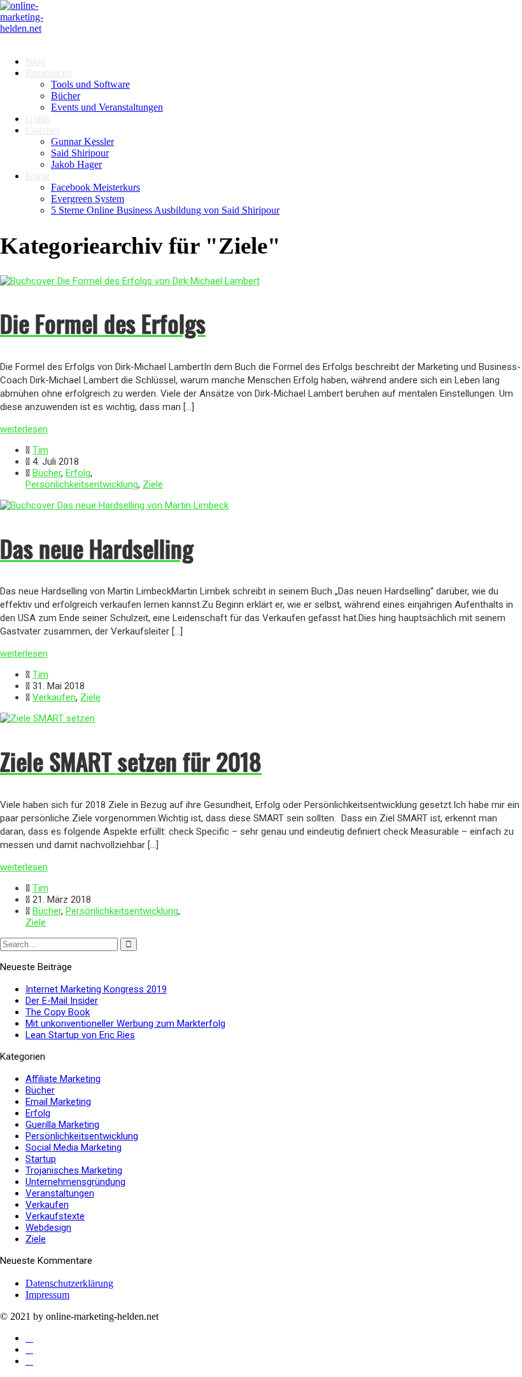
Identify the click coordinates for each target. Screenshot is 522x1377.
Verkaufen (54, 697)
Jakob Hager (76, 164)
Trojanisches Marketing (73, 1170)
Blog (35, 61)
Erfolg (78, 473)
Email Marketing (58, 1101)
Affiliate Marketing (63, 1079)
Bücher (65, 95)
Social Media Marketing (73, 1147)
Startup (40, 1159)
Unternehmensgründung (75, 1182)
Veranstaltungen (59, 1193)
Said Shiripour (80, 152)
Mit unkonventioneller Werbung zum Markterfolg (125, 1023)
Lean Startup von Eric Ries (80, 1035)
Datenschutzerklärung (69, 1283)
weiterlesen (24, 429)
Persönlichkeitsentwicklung (81, 484)
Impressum (47, 1294)
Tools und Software (90, 84)
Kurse (37, 175)
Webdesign (48, 1227)
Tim (40, 450)
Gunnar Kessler (82, 141)
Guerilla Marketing (62, 1124)
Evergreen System (87, 198)
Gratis (37, 118)
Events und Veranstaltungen (107, 107)
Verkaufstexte (55, 1216)
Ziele (153, 484)
